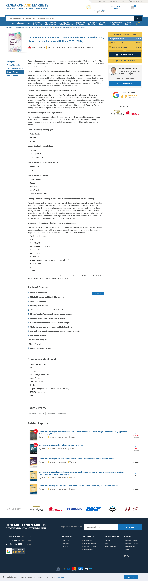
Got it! (131, 577)
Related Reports (13, 75)
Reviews (65, 546)
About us (66, 540)
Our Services (139, 23)
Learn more (60, 577)
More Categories (129, 23)
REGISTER (130, 527)
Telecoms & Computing (92, 23)
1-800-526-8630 (99, 10)
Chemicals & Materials (37, 23)
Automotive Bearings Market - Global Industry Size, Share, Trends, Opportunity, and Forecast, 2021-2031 (80, 486)
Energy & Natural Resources (66, 23)
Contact (108, 540)
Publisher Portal (131, 543)
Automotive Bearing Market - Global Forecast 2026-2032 (61, 445)
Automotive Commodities (58, 413)
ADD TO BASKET (125, 54)
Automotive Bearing (36, 413)
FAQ (123, 1)
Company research (90, 543)
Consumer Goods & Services (115, 23)
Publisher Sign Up (131, 540)
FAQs (106, 543)
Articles (128, 549)
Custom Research (90, 546)
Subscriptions (89, 549)
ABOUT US (102, 1)
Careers (66, 543)
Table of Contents (13, 65)
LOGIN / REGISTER (136, 1)
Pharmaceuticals (23, 23)
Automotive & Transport (80, 23)
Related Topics (12, 72)
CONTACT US (113, 1)
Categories (88, 540)
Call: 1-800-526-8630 (125, 78)
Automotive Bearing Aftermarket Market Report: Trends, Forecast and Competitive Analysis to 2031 (78, 459)
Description (11, 62)
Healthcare (10, 23)
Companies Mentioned (15, 68)
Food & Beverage (102, 23)
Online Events (130, 546)
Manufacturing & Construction (50, 23)
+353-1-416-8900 (116, 7)
